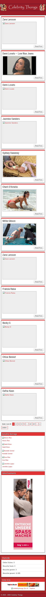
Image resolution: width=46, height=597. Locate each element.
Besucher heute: (8, 566)
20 (34, 424)
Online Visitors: (8, 562)
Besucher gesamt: (9, 573)
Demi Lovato (8, 84)
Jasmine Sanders (11, 118)
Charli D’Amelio (10, 186)
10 (30, 424)
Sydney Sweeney (10, 152)
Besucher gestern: (9, 570)
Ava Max (5, 460)
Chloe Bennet (9, 356)
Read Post (38, 46)
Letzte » (4, 427)
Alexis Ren (6, 441)
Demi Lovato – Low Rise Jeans (17, 53)
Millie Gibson (8, 220)
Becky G (6, 322)
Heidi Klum (6, 447)
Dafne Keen (8, 390)
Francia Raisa (9, 288)
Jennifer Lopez (7, 466)
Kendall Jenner (7, 453)
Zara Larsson (9, 19)
